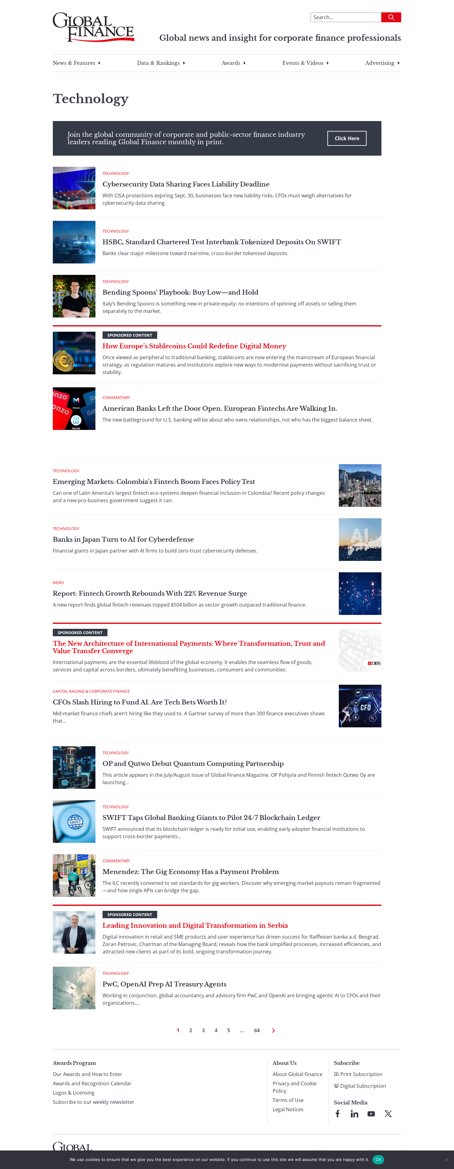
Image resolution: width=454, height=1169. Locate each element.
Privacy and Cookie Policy (295, 1087)
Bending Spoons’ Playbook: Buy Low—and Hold (181, 292)
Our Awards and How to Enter (87, 1074)
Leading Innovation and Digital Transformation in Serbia (195, 925)
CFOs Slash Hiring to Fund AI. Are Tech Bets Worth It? (140, 702)
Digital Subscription (363, 1086)
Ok (378, 1159)
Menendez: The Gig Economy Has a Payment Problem (191, 872)
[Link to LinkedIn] (354, 1113)
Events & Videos (302, 63)
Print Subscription (361, 1074)
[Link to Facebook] (337, 1113)
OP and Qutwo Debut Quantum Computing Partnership (193, 763)
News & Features (74, 63)
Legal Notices (288, 1109)
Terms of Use (288, 1100)
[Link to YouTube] (371, 1113)
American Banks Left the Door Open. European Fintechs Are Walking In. (220, 408)
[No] (446, 1160)
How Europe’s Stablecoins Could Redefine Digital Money (194, 346)
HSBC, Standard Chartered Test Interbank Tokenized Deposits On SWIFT (222, 242)
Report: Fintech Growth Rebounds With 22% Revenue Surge (150, 593)
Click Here (347, 138)
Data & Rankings (158, 63)
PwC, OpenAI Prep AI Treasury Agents (164, 984)
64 (257, 1030)
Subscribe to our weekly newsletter (93, 1102)
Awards (231, 63)
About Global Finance (297, 1074)
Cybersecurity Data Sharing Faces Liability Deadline (186, 184)
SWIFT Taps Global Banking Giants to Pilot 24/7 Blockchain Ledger (211, 818)
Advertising (379, 63)
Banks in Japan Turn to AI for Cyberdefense (124, 539)
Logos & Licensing (74, 1092)
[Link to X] (388, 1113)
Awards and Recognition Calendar (92, 1083)
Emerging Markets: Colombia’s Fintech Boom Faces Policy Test (154, 482)
